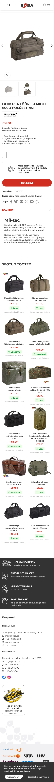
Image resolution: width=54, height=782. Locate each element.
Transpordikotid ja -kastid (28, 196)
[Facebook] (11, 201)
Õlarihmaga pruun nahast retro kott (14, 483)
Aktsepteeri (13, 777)
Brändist (7, 210)
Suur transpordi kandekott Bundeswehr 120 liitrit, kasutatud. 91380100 (39, 437)
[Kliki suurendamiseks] (7, 75)
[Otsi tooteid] (9, 5)
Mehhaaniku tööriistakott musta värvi (14, 436)
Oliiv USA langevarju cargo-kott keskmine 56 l (39, 343)
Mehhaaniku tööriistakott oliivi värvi (14, 342)
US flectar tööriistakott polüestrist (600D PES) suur (40, 390)
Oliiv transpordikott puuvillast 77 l (39, 299)
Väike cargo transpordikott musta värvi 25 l (14, 528)
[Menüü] (3, 5)
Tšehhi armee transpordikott (14, 389)
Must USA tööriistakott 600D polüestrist (14, 299)
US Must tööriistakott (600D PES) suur (40, 527)
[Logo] (27, 5)
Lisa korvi (27, 183)
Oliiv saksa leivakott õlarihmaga (39, 483)
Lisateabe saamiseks (38, 777)
